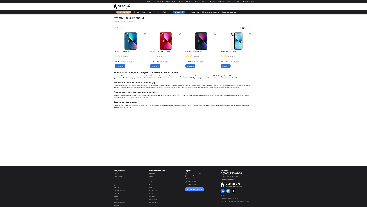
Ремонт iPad (192, 181)
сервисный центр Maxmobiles (139, 97)
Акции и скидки (171, 1)
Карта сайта (152, 202)
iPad (143, 12)
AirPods (156, 12)
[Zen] (233, 191)
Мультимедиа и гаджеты (210, 12)
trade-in (218, 85)
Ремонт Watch (192, 184)
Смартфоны (195, 12)
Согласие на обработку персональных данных (235, 201)
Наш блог (117, 179)
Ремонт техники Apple (195, 173)
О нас (181, 1)
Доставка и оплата (201, 1)
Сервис (148, 1)
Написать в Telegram (195, 189)
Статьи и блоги (158, 1)
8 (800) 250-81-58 (231, 173)
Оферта (223, 195)
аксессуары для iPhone (162, 87)
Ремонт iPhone (192, 176)
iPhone (136, 12)
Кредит (212, 1)
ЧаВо (228, 1)
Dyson (151, 193)
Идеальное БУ (179, 12)
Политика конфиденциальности (230, 198)
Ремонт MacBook (193, 179)
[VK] (223, 191)
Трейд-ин (221, 1)
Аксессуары (153, 199)
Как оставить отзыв (248, 1)
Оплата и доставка (119, 190)
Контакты (189, 1)
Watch (164, 12)
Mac (149, 12)
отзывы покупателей (137, 105)
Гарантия (116, 193)
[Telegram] (228, 191)
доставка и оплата (213, 95)
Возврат (116, 196)
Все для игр (153, 190)
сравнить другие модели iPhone (228, 87)
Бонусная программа (120, 182)
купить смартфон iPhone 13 (143, 76)
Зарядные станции (123, 12)
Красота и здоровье (229, 12)
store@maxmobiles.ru (227, 179)
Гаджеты (152, 196)
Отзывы (236, 1)
